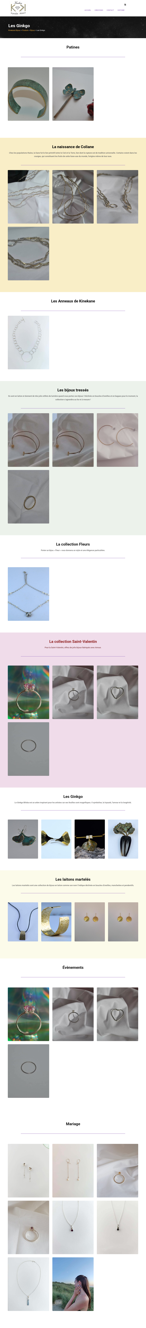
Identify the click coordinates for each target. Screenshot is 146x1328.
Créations (99, 10)
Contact (110, 10)
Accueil (88, 10)
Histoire (121, 10)
